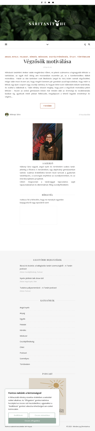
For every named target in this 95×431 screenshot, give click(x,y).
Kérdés (33, 57)
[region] (32, 407)
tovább (47, 106)
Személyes (24, 358)
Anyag (22, 313)
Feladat (24, 57)
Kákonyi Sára (15, 114)
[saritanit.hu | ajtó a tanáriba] (47, 23)
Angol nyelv (11, 57)
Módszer (43, 57)
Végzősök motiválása (47, 61)
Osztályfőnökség (58, 57)
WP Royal (28, 426)
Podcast (23, 353)
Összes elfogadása (32, 421)
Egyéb (22, 319)
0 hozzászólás (84, 114)
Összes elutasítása (42, 415)
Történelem (83, 57)
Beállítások (18, 415)
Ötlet (73, 57)
